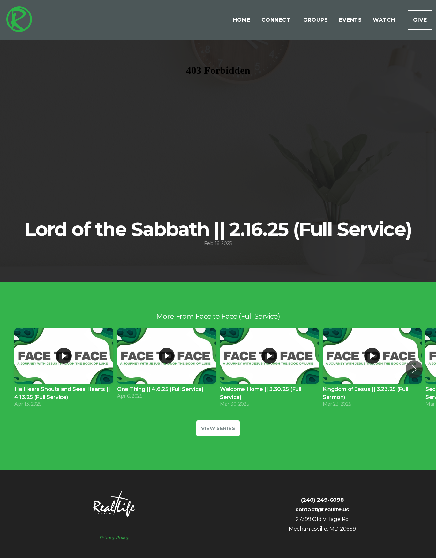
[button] (414, 369)
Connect (276, 20)
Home (242, 20)
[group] (63, 369)
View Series (218, 428)
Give (420, 20)
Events (350, 20)
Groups (315, 20)
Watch (385, 20)
